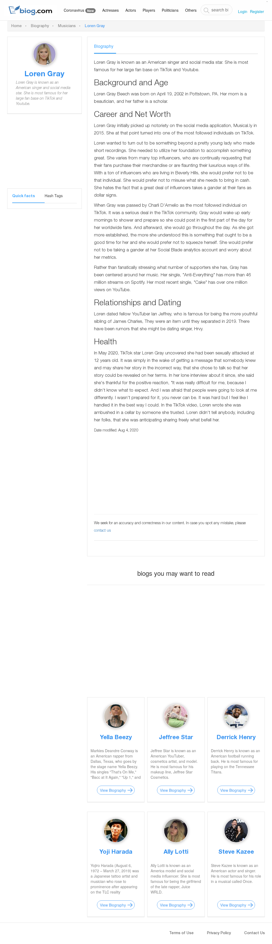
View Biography (113, 790)
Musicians (67, 26)
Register (257, 11)
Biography (40, 26)
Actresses (110, 10)
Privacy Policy (219, 933)
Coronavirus (79, 10)
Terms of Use (181, 933)
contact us (102, 531)
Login (242, 11)
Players (149, 10)
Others (191, 10)
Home (16, 26)
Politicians (170, 10)
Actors (130, 10)
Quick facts (23, 196)
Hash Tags (54, 195)
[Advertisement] (44, 155)
